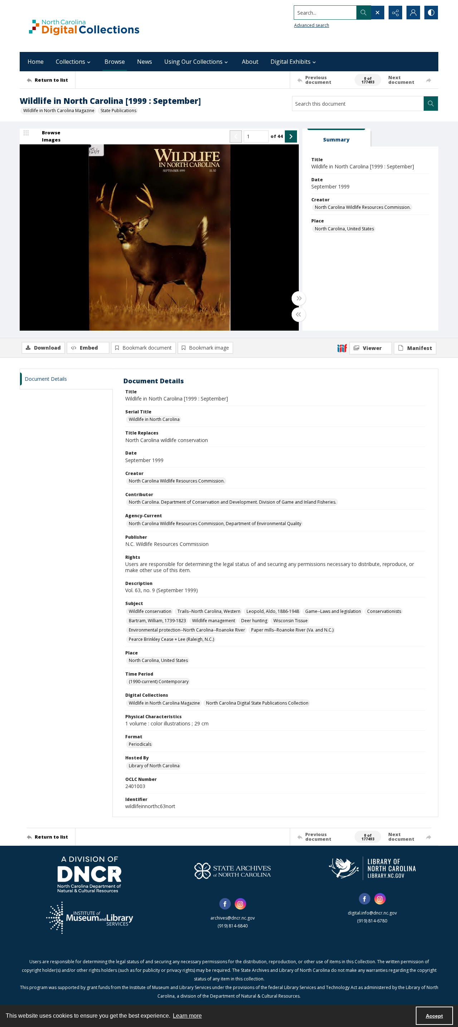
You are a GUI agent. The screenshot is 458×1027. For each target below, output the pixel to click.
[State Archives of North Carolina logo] (232, 870)
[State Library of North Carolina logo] (372, 868)
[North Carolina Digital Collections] (84, 26)
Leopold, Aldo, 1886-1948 (273, 611)
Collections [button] (70, 62)
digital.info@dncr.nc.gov (372, 913)
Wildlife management (213, 621)
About (250, 62)
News (144, 62)
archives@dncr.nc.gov (232, 918)
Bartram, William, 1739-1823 (157, 621)
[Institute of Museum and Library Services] (89, 918)
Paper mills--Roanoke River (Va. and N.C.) (292, 630)
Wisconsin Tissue (290, 621)
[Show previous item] (236, 136)
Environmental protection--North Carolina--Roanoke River (187, 630)
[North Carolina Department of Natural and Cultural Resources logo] (89, 874)
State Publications (118, 110)
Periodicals (140, 744)
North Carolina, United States (344, 229)
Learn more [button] (187, 1016)
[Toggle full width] (299, 298)
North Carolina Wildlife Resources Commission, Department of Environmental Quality (215, 523)
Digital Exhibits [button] (291, 62)
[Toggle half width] (299, 314)
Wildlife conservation (150, 611)
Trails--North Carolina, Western (208, 611)
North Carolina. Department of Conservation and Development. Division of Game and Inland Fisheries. (232, 502)
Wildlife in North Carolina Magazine (58, 110)
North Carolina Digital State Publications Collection (257, 703)
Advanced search (311, 25)
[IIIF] (342, 348)
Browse (114, 62)
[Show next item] (291, 136)
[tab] (336, 138)
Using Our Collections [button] (193, 62)
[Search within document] (431, 103)
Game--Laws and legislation (333, 611)
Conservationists (384, 611)
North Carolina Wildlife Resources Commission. (363, 207)
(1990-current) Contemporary (159, 681)
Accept (434, 1016)
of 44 (277, 136)
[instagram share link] (240, 904)
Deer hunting (254, 621)
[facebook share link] (225, 904)
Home (36, 62)
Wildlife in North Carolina (154, 419)
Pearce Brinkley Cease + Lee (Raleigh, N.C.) (171, 639)
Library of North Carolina (154, 766)
